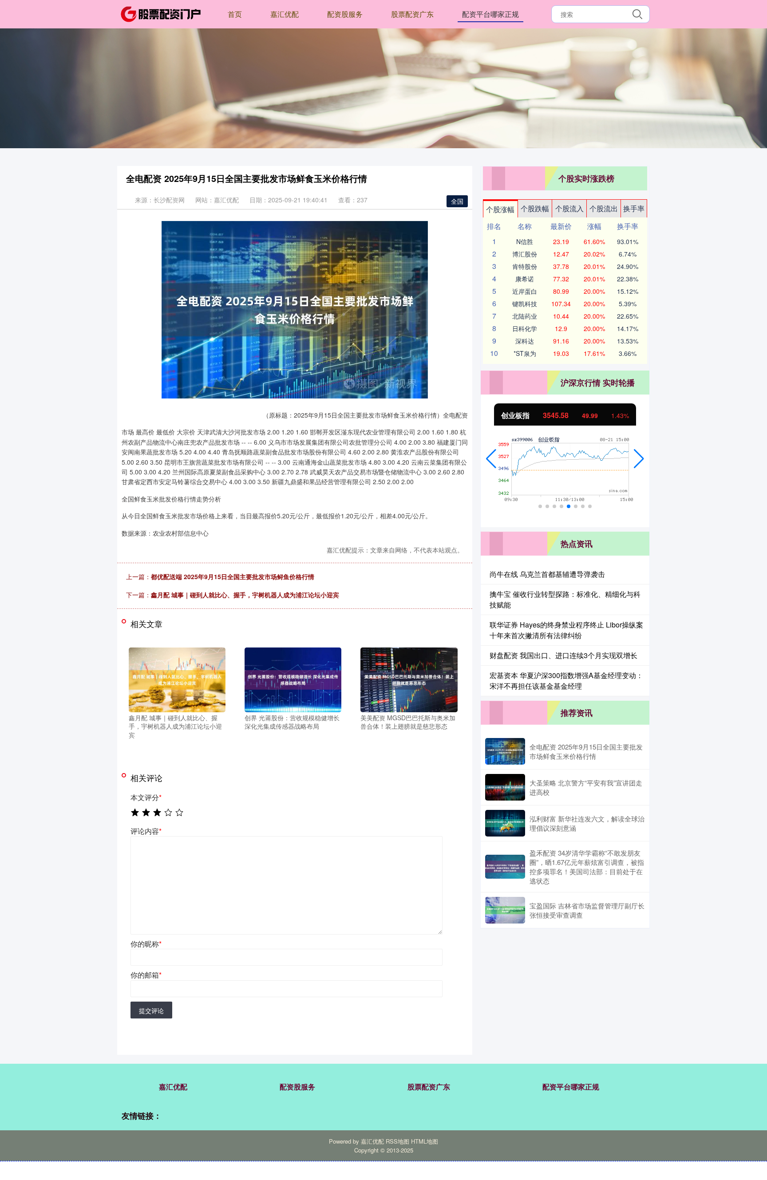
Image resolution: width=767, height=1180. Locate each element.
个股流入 (569, 208)
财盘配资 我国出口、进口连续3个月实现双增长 (563, 655)
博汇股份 (524, 253)
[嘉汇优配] (160, 13)
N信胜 (524, 241)
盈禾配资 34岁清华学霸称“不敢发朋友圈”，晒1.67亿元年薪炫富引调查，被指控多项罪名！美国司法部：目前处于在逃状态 (587, 866)
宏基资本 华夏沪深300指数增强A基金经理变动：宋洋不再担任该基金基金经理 (566, 680)
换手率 (633, 208)
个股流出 (603, 208)
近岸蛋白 (524, 291)
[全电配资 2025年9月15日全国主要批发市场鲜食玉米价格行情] (505, 751)
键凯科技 (524, 303)
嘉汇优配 (284, 14)
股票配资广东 (412, 14)
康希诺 (524, 278)
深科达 (524, 340)
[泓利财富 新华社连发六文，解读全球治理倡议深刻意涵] (505, 823)
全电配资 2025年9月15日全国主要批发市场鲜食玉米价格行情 (586, 751)
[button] (491, 459)
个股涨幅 (500, 209)
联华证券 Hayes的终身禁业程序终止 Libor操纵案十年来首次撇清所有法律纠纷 (566, 630)
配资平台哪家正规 (490, 14)
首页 (235, 14)
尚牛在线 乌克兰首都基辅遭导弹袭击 (547, 574)
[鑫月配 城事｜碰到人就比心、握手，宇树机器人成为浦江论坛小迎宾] (177, 678)
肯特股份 (524, 266)
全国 (457, 201)
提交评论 (151, 1010)
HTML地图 (424, 1141)
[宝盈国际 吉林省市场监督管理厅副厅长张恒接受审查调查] (505, 910)
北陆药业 (524, 316)
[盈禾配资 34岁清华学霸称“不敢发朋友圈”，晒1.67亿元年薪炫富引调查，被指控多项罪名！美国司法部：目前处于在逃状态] (505, 867)
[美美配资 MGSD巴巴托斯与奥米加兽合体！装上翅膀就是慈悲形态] (408, 678)
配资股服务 (345, 14)
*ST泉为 (525, 353)
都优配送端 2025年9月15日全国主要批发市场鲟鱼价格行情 (232, 576)
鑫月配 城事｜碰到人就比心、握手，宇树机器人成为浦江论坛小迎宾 (245, 594)
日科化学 (524, 328)
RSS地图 (397, 1141)
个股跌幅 (535, 208)
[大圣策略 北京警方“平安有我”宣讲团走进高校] (505, 787)
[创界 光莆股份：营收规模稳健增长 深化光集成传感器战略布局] (293, 678)
